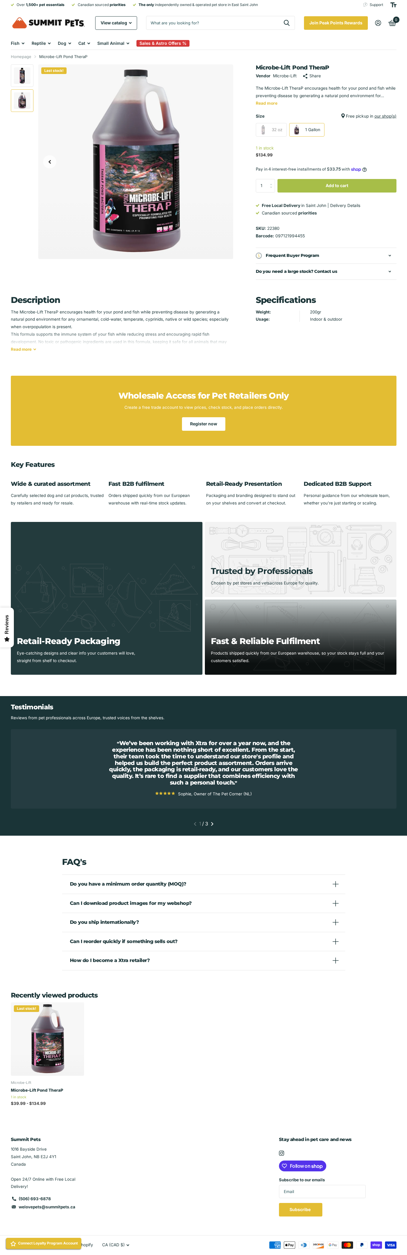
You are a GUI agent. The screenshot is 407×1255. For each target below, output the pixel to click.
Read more (266, 103)
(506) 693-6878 (35, 1198)
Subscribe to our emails (302, 1179)
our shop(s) (385, 116)
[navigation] (49, 161)
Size (326, 116)
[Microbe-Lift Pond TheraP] (47, 1038)
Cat (81, 43)
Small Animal (110, 43)
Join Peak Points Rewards (335, 22)
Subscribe (301, 1209)
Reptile (39, 43)
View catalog (114, 22)
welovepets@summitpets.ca (47, 1206)
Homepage (21, 56)
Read (21, 349)
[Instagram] (281, 1153)
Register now (203, 423)
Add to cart (337, 185)
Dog (62, 43)
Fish (15, 43)
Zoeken (286, 23)
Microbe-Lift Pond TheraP (37, 1090)
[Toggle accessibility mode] (393, 4)
